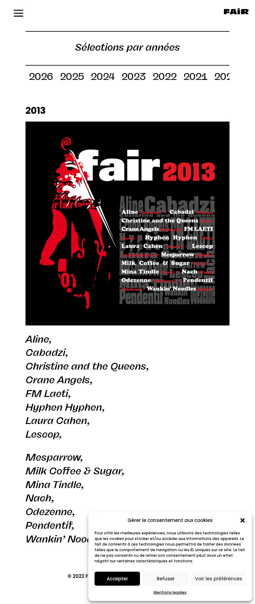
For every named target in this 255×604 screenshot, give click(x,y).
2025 (72, 77)
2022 (165, 77)
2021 (195, 77)
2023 (134, 77)
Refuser (166, 578)
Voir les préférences (218, 578)
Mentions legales (170, 592)
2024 (103, 77)
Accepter (117, 578)
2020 (226, 77)
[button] (242, 520)
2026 (41, 77)
